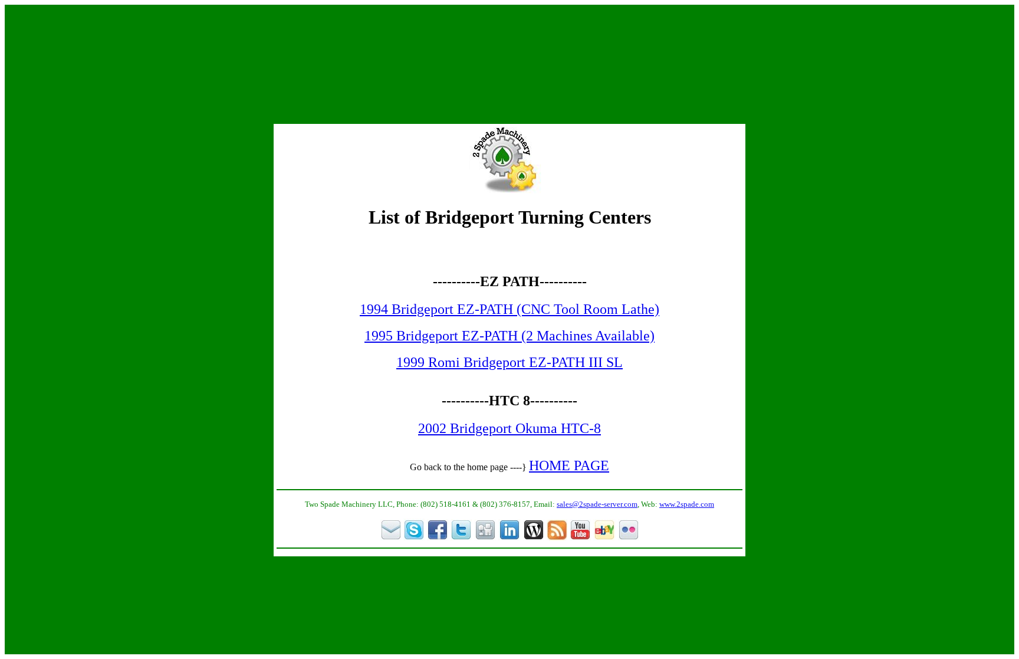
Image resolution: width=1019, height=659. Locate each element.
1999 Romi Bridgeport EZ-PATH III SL (509, 362)
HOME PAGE (569, 465)
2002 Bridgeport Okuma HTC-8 (509, 428)
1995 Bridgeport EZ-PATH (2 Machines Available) (509, 335)
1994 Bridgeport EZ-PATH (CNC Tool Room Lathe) (509, 309)
